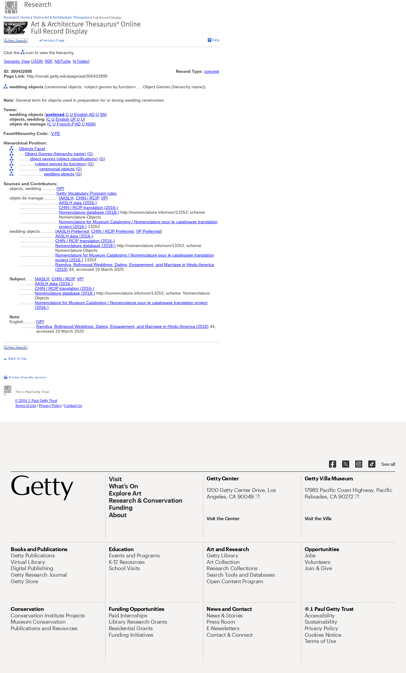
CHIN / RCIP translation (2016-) (88, 207)
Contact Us (73, 406)
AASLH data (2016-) (78, 202)
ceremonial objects (57, 168)
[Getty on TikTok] (371, 464)
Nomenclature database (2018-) (89, 212)
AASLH (66, 198)
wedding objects (59, 174)
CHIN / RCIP (87, 198)
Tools (37, 17)
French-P (65, 124)
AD (92, 114)
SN (103, 114)
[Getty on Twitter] (345, 464)
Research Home (17, 17)
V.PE (55, 133)
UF (72, 119)
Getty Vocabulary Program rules (86, 193)
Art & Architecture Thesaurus (67, 17)
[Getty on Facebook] (332, 464)
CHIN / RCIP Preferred (112, 231)
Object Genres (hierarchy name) (55, 153)
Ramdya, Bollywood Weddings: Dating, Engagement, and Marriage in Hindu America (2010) (122, 326)
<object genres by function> (60, 163)
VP (60, 188)
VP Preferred (148, 231)
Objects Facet (32, 148)
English (81, 114)
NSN (90, 124)
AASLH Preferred (72, 231)
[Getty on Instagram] (358, 464)
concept (211, 71)
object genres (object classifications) (64, 158)
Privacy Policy (50, 406)
